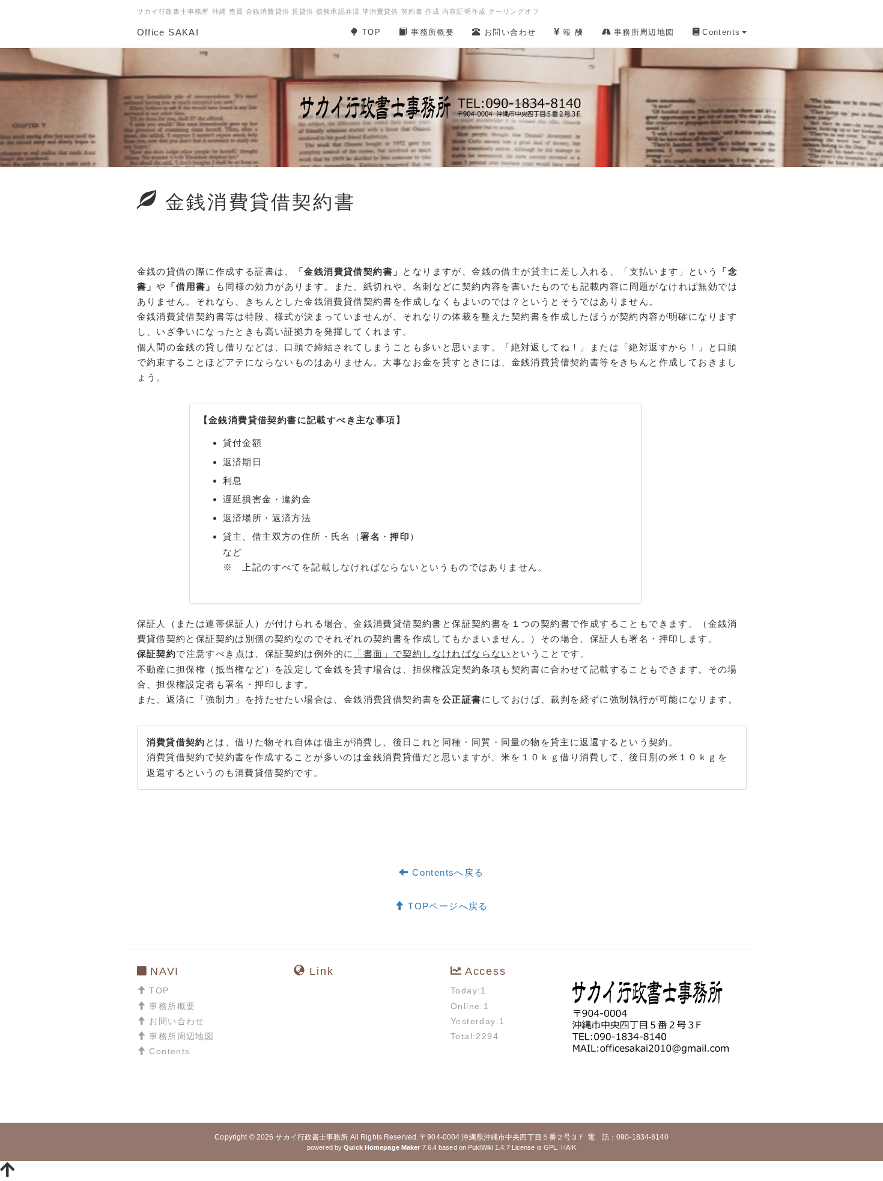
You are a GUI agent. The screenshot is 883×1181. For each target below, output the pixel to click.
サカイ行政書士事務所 (311, 1137)
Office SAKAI (168, 32)
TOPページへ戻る (446, 906)
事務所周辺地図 (642, 32)
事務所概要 (431, 32)
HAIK (568, 1147)
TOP (370, 32)
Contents (720, 32)
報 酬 (572, 32)
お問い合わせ (508, 32)
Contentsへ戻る (446, 872)
